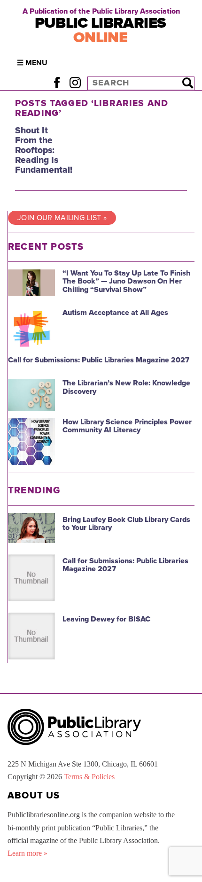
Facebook (56, 83)
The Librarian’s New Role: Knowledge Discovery (126, 387)
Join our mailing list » (62, 217)
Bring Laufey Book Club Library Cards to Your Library (126, 524)
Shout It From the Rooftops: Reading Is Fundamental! (43, 150)
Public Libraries (100, 30)
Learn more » (27, 853)
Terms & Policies (89, 777)
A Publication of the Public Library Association (101, 11)
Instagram (75, 83)
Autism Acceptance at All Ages (115, 312)
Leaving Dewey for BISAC (106, 619)
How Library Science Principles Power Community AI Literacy (127, 426)
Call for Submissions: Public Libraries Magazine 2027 (98, 360)
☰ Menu (32, 63)
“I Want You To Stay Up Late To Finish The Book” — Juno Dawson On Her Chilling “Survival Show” (126, 281)
